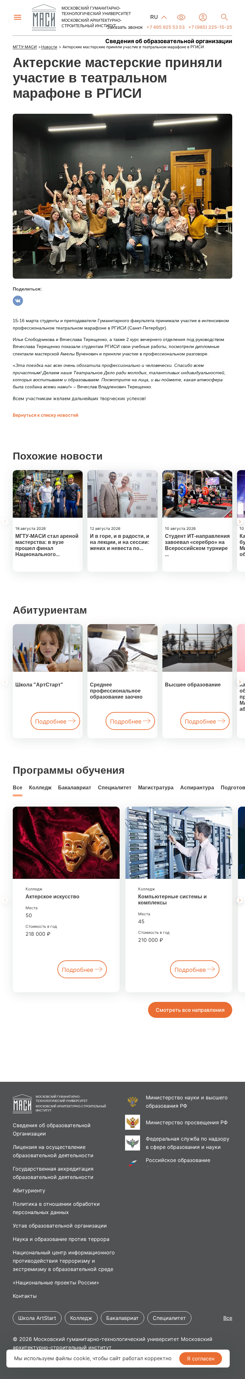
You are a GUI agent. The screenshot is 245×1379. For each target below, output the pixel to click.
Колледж (40, 787)
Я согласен (200, 1358)
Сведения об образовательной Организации (52, 1129)
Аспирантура (197, 787)
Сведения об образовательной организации (168, 41)
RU (154, 17)
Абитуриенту (29, 1190)
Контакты (25, 1296)
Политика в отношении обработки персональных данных (56, 1208)
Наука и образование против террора (61, 1239)
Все (17, 787)
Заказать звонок (125, 27)
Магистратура (156, 787)
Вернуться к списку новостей (45, 415)
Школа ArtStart (37, 1318)
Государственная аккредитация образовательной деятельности (53, 1173)
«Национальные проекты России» (56, 1282)
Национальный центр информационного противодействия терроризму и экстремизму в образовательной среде (64, 1260)
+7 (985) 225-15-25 (209, 27)
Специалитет (114, 787)
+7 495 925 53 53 (165, 27)
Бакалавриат (74, 787)
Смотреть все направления (190, 1010)
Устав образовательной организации (60, 1225)
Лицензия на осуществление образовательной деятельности (53, 1151)
